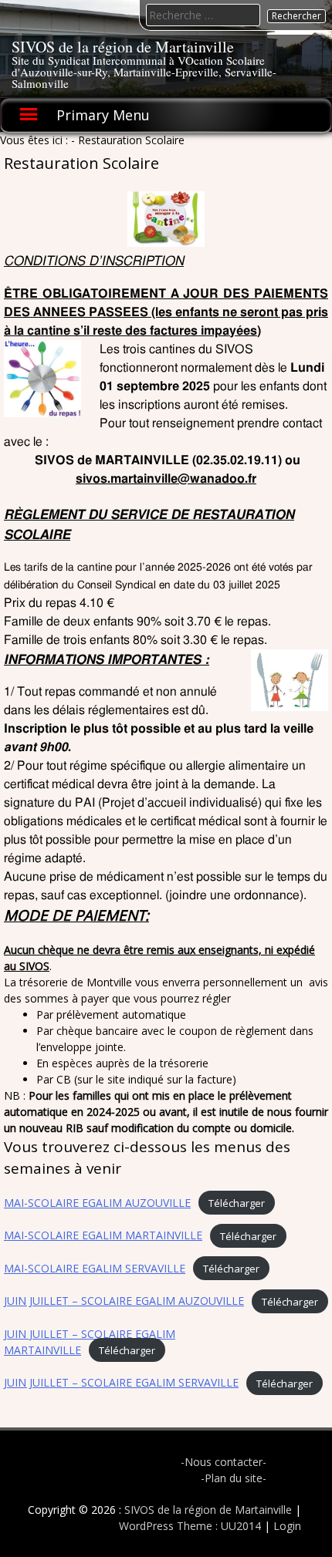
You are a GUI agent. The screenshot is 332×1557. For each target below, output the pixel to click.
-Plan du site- (233, 1478)
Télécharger (236, 1203)
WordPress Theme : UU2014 (190, 1525)
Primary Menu (103, 115)
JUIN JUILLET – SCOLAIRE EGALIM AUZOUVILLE (124, 1300)
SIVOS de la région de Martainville (123, 46)
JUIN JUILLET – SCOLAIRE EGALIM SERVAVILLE (121, 1382)
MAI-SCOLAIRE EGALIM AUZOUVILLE (97, 1202)
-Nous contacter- (223, 1461)
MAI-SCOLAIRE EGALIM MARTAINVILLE (103, 1235)
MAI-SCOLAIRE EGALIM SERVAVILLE (94, 1268)
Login (287, 1525)
